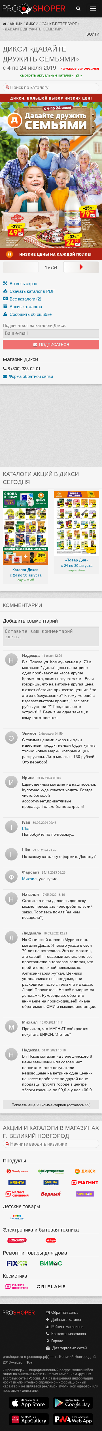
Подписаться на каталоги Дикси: (34, 325)
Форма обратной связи (30, 376)
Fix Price (17, 1263)
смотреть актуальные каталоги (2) (50, 75)
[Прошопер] (4, 23)
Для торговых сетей (68, 1347)
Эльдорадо (17, 1240)
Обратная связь (64, 1312)
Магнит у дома (85, 1182)
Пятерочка (17, 1171)
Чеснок (85, 1194)
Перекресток (51, 1171)
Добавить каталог (66, 1319)
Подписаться (53, 345)
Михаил (29, 878)
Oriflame (51, 1286)
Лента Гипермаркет (17, 1182)
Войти (92, 34)
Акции (16, 23)
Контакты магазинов (68, 1333)
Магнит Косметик (17, 1286)
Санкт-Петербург (59, 23)
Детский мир (17, 1217)
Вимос (51, 1263)
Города (56, 1340)
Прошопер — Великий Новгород (34, 8)
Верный (51, 1194)
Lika (25, 828)
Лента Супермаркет (51, 1182)
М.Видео (51, 1240)
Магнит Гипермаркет (17, 1194)
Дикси (32, 23)
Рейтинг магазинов (66, 1326)
